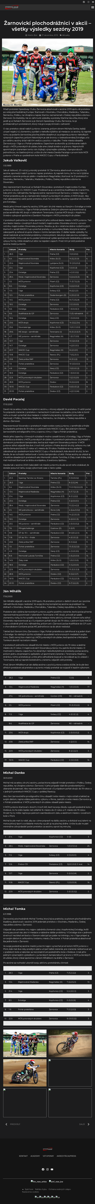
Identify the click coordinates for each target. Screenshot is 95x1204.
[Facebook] (84, 2)
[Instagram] (88, 2)
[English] (37, 1197)
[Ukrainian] (58, 1197)
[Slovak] (53, 1197)
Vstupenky (48, 1156)
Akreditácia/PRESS (66, 1156)
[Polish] (49, 1197)
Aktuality (66, 35)
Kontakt (23, 1156)
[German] (41, 1197)
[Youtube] (93, 2)
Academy (35, 1156)
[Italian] (45, 1197)
